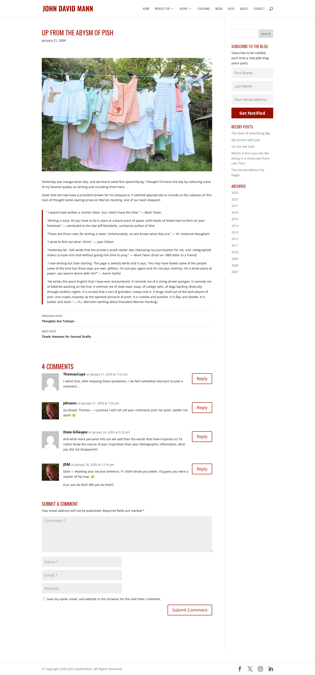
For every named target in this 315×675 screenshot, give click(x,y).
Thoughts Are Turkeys (58, 318)
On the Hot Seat (242, 147)
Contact (259, 9)
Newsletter (162, 9)
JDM (66, 464)
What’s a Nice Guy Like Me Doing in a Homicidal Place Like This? (250, 158)
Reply (202, 378)
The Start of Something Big (250, 133)
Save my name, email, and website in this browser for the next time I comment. (104, 599)
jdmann (70, 403)
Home (146, 9)
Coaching (204, 9)
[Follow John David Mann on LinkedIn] (270, 669)
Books (184, 9)
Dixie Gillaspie (75, 432)
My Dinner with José (245, 140)
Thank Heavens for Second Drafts (66, 334)
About (244, 9)
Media (218, 9)
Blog (231, 9)
